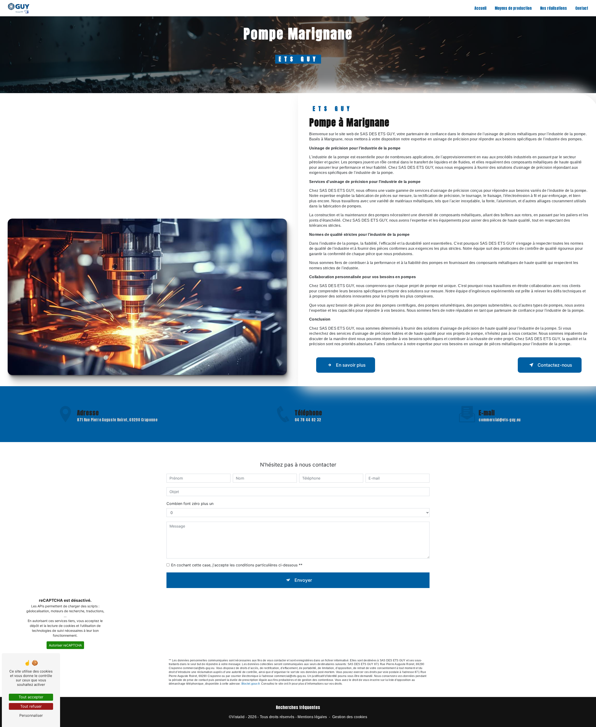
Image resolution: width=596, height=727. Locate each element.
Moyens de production (513, 8)
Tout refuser (31, 706)
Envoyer (303, 580)
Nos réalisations (553, 8)
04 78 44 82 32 (308, 420)
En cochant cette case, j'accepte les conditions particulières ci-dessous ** (236, 565)
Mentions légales (312, 717)
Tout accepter (31, 697)
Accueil (480, 8)
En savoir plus (351, 365)
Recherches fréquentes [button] (298, 707)
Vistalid (238, 717)
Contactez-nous (555, 365)
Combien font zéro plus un (189, 503)
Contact (581, 8)
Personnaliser (31, 715)
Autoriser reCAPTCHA (65, 645)
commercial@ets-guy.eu (500, 420)
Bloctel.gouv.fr (250, 683)
